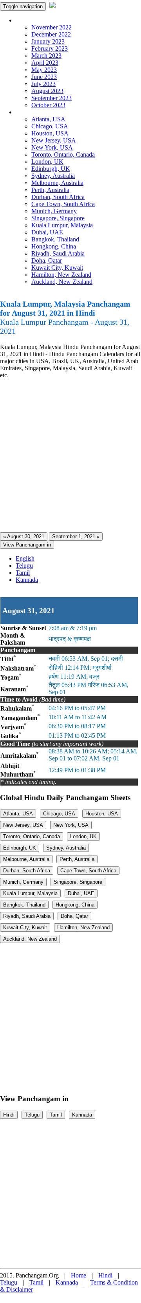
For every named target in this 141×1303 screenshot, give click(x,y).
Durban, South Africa (58, 197)
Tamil (23, 572)
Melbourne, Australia (57, 182)
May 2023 (44, 69)
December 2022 (51, 34)
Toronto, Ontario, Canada (63, 154)
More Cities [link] (30, 112)
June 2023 (44, 76)
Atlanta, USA (48, 119)
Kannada (27, 579)
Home (78, 1275)
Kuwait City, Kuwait (57, 267)
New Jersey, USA (53, 140)
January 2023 (48, 41)
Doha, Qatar (46, 260)
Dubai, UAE (47, 232)
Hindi (8, 1115)
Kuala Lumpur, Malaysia (62, 225)
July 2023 (43, 83)
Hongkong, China (53, 246)
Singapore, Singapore (58, 218)
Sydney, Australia (53, 175)
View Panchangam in (27, 545)
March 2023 (46, 55)
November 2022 (51, 27)
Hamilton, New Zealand (61, 274)
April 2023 (44, 62)
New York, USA (52, 147)
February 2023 (49, 48)
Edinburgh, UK (50, 168)
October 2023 (48, 105)
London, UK (47, 161)
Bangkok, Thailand (55, 239)
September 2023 (51, 98)
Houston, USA (50, 133)
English (25, 558)
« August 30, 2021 (23, 536)
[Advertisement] (70, 455)
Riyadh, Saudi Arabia (58, 253)
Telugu (24, 565)
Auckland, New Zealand (61, 281)
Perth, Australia (50, 189)
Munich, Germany (54, 211)
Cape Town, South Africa (63, 204)
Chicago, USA (49, 126)
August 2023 (47, 91)
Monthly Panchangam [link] (43, 20)
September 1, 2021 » (75, 536)
